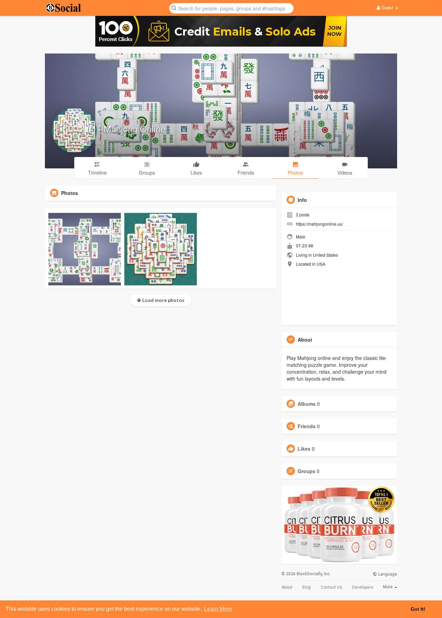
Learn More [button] (218, 609)
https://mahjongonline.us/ (319, 224)
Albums (307, 403)
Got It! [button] (418, 609)
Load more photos (162, 300)
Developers (362, 587)
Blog (306, 587)
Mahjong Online (134, 128)
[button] (231, 7)
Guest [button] (387, 7)
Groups (306, 471)
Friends (307, 426)
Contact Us (331, 587)
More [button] (388, 587)
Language (387, 574)
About (286, 587)
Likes (304, 448)
